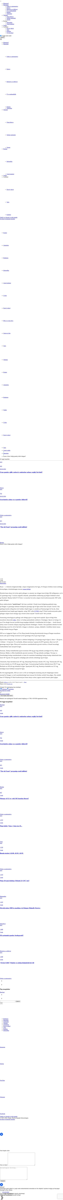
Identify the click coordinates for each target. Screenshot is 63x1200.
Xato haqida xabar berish (6, 695)
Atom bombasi (7, 283)
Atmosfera (6, 245)
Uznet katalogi (10, 24)
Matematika (3, 583)
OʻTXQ (36, 611)
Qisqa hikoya (10, 16)
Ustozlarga (6, 1024)
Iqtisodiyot (2, 923)
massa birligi (27, 589)
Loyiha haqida (13, 217)
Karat (25, 682)
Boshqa (8, 12)
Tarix (8, 30)
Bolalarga (5, 258)
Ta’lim (5, 295)
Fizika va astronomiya (12, 6)
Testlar (5, 25)
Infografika (9, 22)
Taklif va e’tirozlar (5, 217)
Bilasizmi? (6, 3)
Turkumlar (9, 13)
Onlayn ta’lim (6, 333)
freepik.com (9, 684)
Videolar (5, 15)
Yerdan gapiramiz (11, 18)
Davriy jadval (10, 28)
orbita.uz (6, 682)
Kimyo (8, 8)
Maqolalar (6, 5)
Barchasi (2, 704)
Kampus (9, 31)
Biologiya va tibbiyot (12, 9)
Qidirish (18, 1001)
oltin (14, 620)
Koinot (5, 232)
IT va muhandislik (11, 11)
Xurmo (8, 19)
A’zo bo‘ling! (5, 1192)
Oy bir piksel (10, 33)
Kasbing (9, 214)
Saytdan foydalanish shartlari (7, 219)
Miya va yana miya (8, 320)
